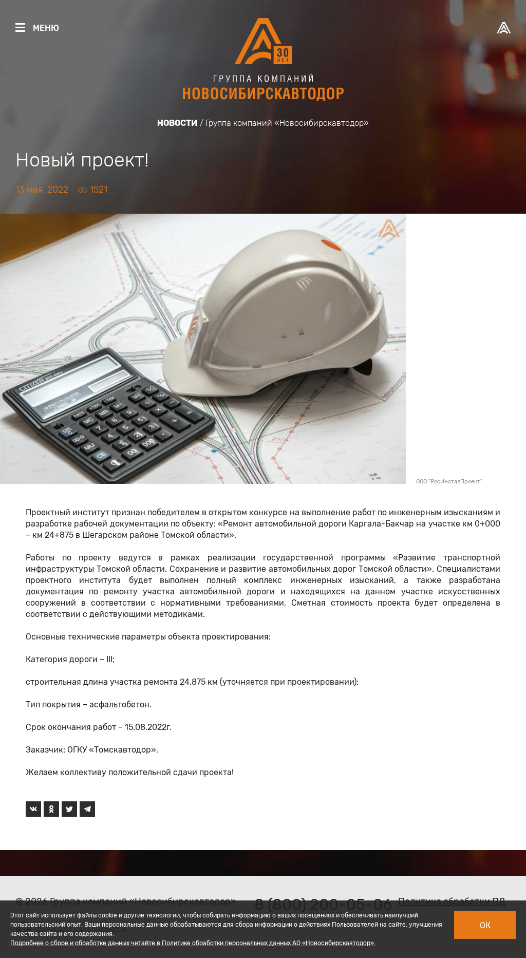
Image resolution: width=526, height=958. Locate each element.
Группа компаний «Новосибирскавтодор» (287, 123)
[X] (69, 809)
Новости (177, 123)
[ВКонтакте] (33, 809)
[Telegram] (87, 809)
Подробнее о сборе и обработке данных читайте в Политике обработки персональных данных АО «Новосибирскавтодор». (192, 943)
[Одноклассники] (51, 809)
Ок (485, 925)
